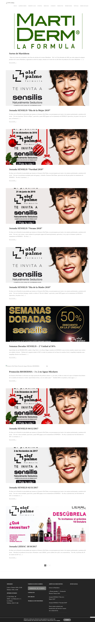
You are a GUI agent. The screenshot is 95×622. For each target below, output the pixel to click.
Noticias (76, 5)
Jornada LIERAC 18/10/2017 (23, 546)
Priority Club (32, 5)
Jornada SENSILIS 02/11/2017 (23, 487)
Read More (12, 62)
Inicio (15, 5)
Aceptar (67, 619)
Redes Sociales (84, 5)
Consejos (53, 5)
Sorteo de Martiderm (19, 53)
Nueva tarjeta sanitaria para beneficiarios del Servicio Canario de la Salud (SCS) (57, 608)
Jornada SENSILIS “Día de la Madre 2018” (30, 287)
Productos (60, 5)
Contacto (31, 592)
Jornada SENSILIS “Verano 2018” (25, 228)
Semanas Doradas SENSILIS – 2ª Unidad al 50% (32, 346)
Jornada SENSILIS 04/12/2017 (23, 428)
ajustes (58, 620)
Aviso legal (74, 584)
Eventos (40, 5)
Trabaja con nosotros (35, 601)
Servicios (46, 5)
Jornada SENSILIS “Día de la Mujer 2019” (29, 110)
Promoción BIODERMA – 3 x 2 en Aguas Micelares (33, 371)
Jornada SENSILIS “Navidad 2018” (26, 169)
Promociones (68, 5)
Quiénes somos (22, 5)
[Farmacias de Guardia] (37, 589)
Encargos (31, 596)
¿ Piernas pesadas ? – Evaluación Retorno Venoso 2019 (57, 592)
